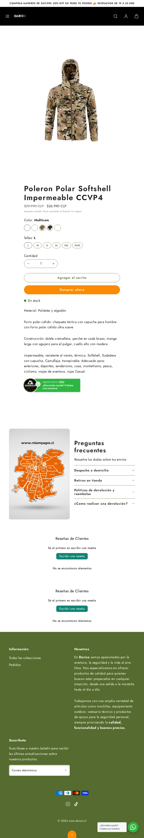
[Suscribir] (66, 770)
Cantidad (30, 255)
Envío (46, 211)
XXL (66, 245)
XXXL (77, 245)
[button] (7, 16)
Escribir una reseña (72, 556)
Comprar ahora (72, 289)
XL (56, 245)
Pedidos (15, 664)
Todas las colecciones (25, 657)
